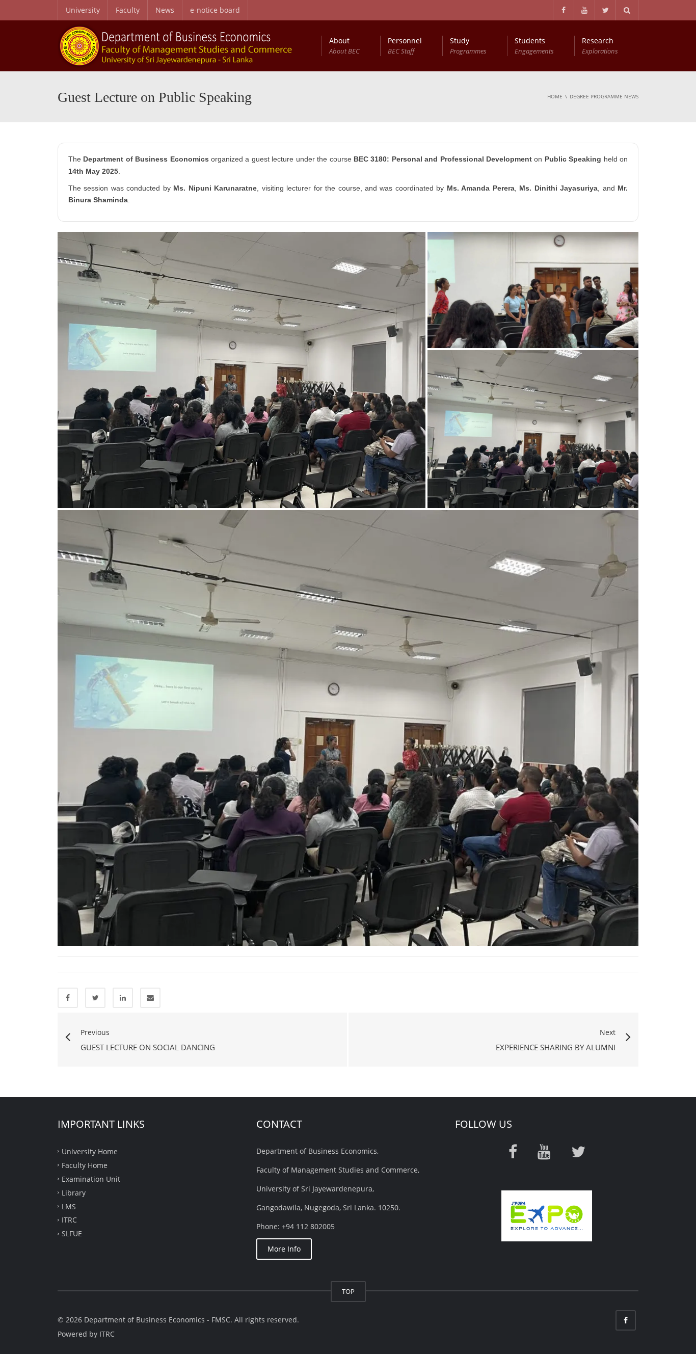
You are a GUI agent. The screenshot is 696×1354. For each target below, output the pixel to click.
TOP (348, 1291)
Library (74, 1192)
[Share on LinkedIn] (123, 998)
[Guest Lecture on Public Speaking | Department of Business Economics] (187, 45)
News (164, 10)
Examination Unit (91, 1179)
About (344, 46)
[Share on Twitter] (95, 998)
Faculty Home (85, 1165)
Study (468, 46)
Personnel (405, 46)
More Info (284, 1249)
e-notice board (215, 10)
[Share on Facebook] (68, 998)
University (83, 10)
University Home (90, 1151)
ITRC (69, 1220)
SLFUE (72, 1233)
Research (600, 46)
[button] (241, 370)
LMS (69, 1206)
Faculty (128, 10)
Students (534, 46)
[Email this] (150, 998)
